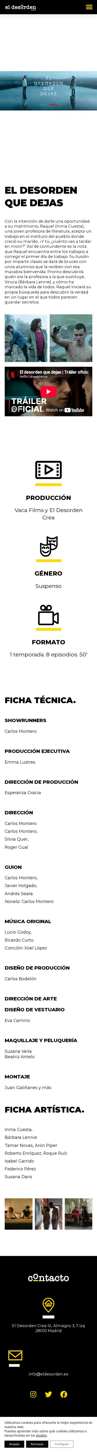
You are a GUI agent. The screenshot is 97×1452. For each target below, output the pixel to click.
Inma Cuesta (18, 1129)
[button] (89, 7)
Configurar (62, 1444)
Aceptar (14, 1444)
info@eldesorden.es (48, 1374)
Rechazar (37, 1444)
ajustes (41, 1435)
